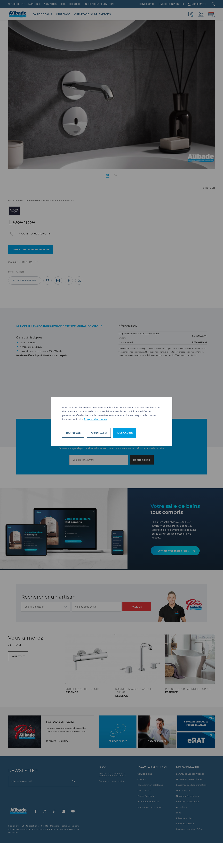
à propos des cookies (95, 419)
